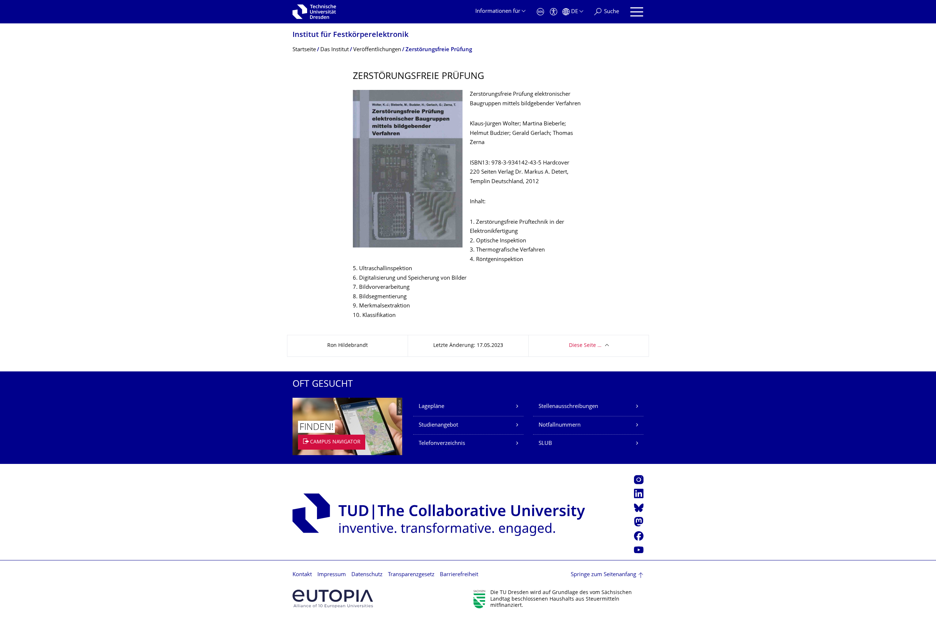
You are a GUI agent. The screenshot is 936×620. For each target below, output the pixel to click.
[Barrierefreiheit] (554, 11)
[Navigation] (637, 11)
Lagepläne (431, 406)
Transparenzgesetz (411, 575)
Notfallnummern (560, 425)
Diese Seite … (585, 345)
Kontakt (302, 575)
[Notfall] (540, 11)
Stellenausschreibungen (568, 406)
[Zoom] (408, 168)
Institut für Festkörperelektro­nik (350, 35)
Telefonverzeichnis (442, 443)
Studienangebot (438, 425)
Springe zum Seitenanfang (603, 575)
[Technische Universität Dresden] (314, 12)
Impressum (331, 575)
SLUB (545, 443)
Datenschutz (366, 575)
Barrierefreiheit (459, 575)
